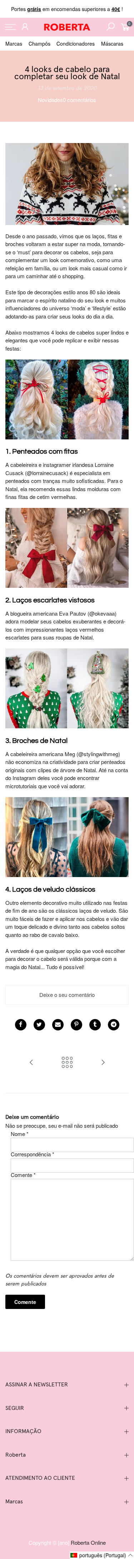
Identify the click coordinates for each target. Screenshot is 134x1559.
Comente (23, 1174)
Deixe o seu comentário (67, 994)
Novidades (50, 99)
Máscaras (112, 43)
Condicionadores (75, 43)
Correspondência (32, 1154)
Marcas (13, 43)
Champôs (39, 43)
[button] (102, 1555)
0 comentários (79, 99)
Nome (20, 1133)
